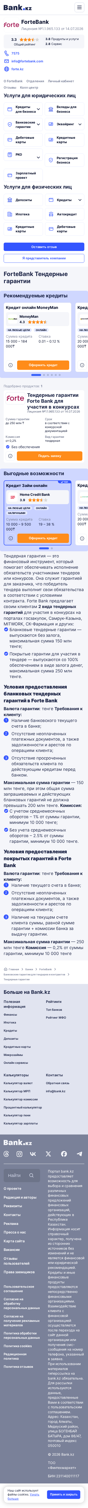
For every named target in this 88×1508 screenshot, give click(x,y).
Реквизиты (13, 1206)
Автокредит (67, 214)
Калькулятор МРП (17, 1091)
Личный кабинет (61, 81)
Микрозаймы (13, 1055)
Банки (29, 969)
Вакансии (12, 1249)
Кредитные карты (66, 140)
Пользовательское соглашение (19, 1289)
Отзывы (10, 87)
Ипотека (23, 214)
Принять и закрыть (63, 1494)
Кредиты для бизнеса (26, 109)
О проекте (12, 1188)
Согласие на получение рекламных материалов (22, 1320)
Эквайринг (65, 124)
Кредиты (64, 200)
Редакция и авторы (20, 1197)
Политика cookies (18, 1346)
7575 (15, 53)
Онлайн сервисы (16, 1063)
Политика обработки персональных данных (22, 1335)
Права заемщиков (19, 1272)
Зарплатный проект (26, 175)
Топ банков (54, 1009)
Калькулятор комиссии (21, 1099)
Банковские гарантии (25, 124)
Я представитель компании (44, 258)
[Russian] (61, 7)
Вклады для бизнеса (67, 109)
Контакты (12, 1215)
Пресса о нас (15, 1232)
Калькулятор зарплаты (21, 1123)
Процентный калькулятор (23, 1107)
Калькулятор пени (17, 1115)
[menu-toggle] (79, 7)
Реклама (11, 1223)
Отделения (35, 81)
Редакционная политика (15, 1356)
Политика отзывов (18, 1367)
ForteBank (45, 969)
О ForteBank (13, 81)
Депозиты (24, 200)
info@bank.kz (56, 1091)
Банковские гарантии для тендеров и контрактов (34, 974)
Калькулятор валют (18, 1083)
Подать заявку (49, 456)
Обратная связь (57, 1083)
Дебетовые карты (25, 140)
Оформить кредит (43, 365)
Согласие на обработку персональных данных (22, 1303)
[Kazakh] (67, 7)
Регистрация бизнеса (67, 160)
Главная (14, 969)
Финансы (10, 1014)
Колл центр (29, 87)
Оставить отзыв (44, 247)
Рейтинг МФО (56, 1017)
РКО (19, 154)
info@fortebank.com (27, 61)
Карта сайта (14, 1241)
